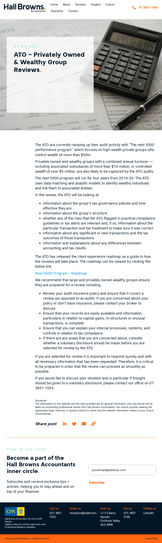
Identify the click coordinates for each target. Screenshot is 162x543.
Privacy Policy (151, 538)
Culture (110, 4)
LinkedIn (148, 513)
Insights (96, 4)
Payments (57, 11)
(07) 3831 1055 (55, 515)
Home (54, 4)
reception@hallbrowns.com (84, 513)
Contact (73, 11)
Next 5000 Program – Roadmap (61, 273)
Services (80, 4)
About (66, 4)
